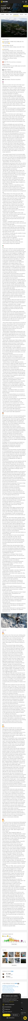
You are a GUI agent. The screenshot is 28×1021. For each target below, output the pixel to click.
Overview (4, 5)
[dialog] (11, 1007)
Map (11, 14)
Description (15, 14)
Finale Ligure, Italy (7, 11)
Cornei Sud (5, 8)
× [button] (19, 994)
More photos (14, 965)
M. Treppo (8, 973)
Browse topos (14, 944)
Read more (12, 1001)
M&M (3, 9)
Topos (7, 14)
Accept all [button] (6, 1015)
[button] (11, 1017)
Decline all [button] (15, 1015)
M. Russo (8, 976)
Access (26, 14)
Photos (21, 14)
